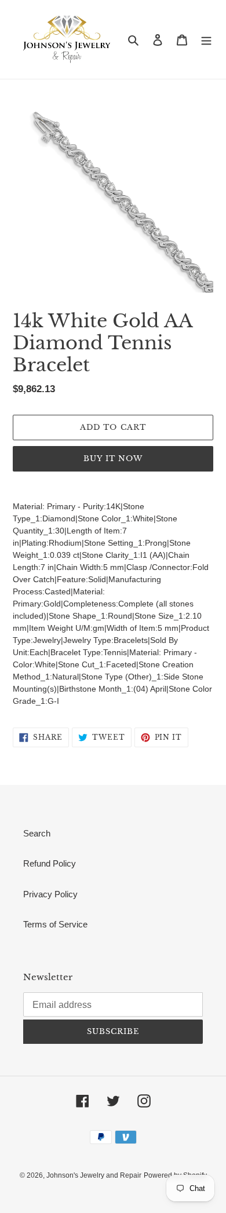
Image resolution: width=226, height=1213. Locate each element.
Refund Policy (49, 863)
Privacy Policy (50, 894)
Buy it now (113, 458)
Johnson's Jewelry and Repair (93, 1175)
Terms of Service (55, 924)
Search (36, 833)
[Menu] (206, 39)
